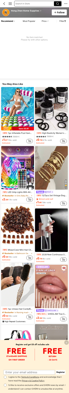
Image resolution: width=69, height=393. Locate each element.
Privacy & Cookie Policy (33, 380)
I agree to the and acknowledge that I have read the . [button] (35, 379)
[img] (17, 128)
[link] (6, 12)
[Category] (10, 3)
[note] (5, 133)
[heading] (30, 11)
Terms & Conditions (30, 377)
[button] (4, 3)
